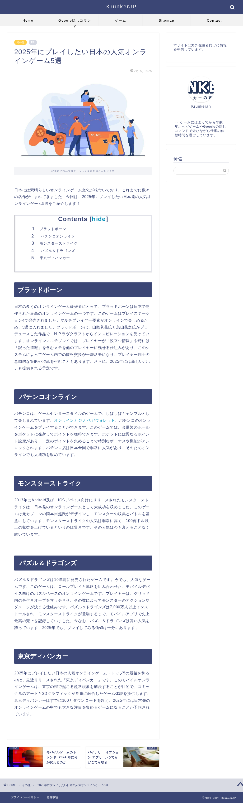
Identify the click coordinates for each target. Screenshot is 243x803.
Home (28, 20)
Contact (214, 20)
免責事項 (52, 797)
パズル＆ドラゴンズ (57, 251)
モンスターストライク (59, 243)
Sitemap (166, 20)
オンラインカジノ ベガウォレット (84, 420)
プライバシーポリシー (25, 797)
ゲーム (120, 20)
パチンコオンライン (57, 236)
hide (99, 219)
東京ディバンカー (55, 258)
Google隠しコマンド (74, 22)
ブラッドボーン (53, 229)
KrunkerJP (121, 7)
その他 (20, 42)
